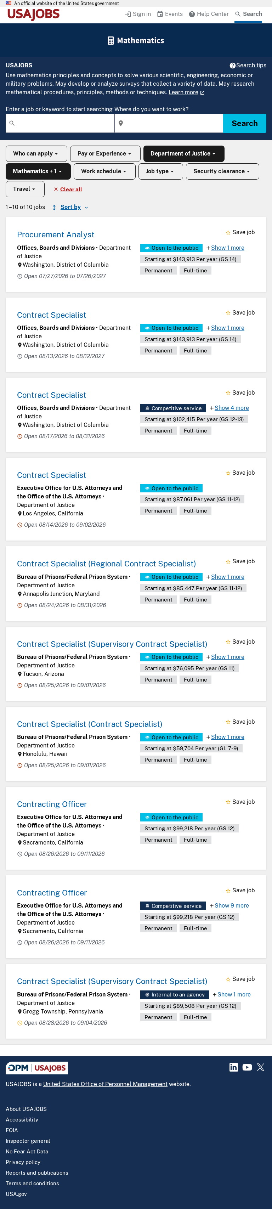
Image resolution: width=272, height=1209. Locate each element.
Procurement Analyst (56, 234)
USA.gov (16, 1194)
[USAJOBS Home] (35, 15)
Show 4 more (232, 408)
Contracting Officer (52, 804)
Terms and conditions (32, 1183)
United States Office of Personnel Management (105, 1084)
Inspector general (28, 1141)
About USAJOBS (26, 1109)
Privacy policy (23, 1162)
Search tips (251, 65)
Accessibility (22, 1120)
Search (245, 123)
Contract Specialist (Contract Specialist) (90, 724)
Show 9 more (232, 905)
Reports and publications (37, 1173)
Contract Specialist (51, 315)
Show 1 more (227, 247)
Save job (243, 232)
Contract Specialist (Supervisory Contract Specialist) (112, 644)
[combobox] (60, 123)
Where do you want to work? (151, 109)
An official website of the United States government (66, 3)
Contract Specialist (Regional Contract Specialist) (106, 563)
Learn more (183, 92)
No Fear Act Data (27, 1151)
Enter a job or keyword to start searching (59, 109)
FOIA (12, 1130)
